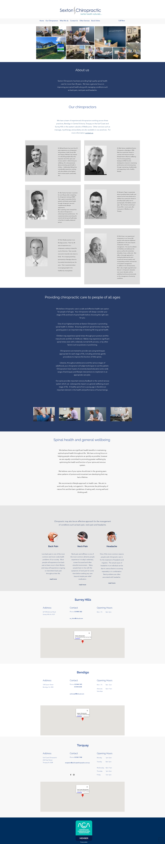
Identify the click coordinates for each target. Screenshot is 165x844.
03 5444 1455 (78, 684)
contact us (89, 133)
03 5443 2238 (78, 687)
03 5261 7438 (78, 757)
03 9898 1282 (78, 611)
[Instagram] (74, 775)
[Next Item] (138, 42)
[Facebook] (71, 775)
